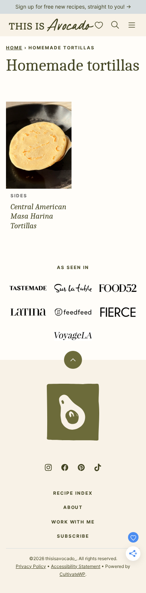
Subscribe (73, 536)
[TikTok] (97, 467)
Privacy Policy (31, 566)
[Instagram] (48, 467)
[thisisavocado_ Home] (51, 25)
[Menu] (132, 25)
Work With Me (73, 522)
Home (14, 47)
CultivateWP (72, 574)
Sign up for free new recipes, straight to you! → (73, 6)
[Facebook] (65, 467)
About (73, 507)
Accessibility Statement (75, 566)
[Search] (115, 25)
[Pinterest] (81, 467)
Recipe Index (72, 493)
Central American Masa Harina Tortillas (38, 216)
